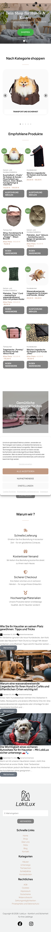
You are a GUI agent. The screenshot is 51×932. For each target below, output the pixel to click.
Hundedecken (25, 874)
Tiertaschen (25, 868)
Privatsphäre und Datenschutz (28, 491)
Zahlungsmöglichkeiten (25, 900)
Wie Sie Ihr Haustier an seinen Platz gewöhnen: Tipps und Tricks (21, 628)
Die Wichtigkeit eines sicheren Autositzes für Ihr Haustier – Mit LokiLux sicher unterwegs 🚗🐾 (24, 749)
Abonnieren (25, 821)
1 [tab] (20, 124)
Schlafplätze (25, 871)
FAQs (25, 845)
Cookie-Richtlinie (9, 491)
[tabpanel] (25, 93)
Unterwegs (25, 865)
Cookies (25, 887)
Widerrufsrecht (25, 897)
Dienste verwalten (25, 464)
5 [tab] (30, 124)
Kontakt (25, 851)
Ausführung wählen (12, 193)
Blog (25, 848)
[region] (25, 23)
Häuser (25, 861)
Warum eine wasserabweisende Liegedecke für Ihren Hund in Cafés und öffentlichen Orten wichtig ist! (24, 686)
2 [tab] (23, 124)
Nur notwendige (25, 478)
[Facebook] (20, 924)
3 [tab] (25, 124)
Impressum (44, 491)
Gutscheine (25, 894)
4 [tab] (28, 124)
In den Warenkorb (11, 251)
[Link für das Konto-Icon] (40, 5)
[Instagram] (31, 924)
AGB (25, 884)
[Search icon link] (27, 5)
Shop (25, 838)
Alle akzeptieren (25, 471)
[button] (24, 41)
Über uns (25, 842)
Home (25, 835)
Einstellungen (25, 485)
